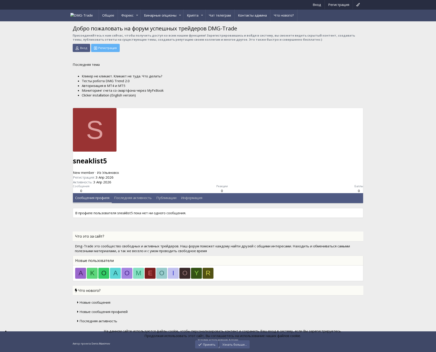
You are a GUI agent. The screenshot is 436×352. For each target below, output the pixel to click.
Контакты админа (252, 15)
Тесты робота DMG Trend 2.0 (106, 81)
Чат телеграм (220, 15)
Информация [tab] (191, 197)
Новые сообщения (94, 302)
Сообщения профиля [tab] (92, 197)
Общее (108, 15)
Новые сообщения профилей (103, 311)
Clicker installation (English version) (109, 95)
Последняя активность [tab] (133, 197)
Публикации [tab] (166, 197)
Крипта (192, 15)
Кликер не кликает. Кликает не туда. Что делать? (122, 76)
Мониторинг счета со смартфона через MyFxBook (123, 90)
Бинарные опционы (160, 15)
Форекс (127, 15)
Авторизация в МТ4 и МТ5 (103, 85)
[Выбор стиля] (358, 4)
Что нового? (284, 15)
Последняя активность (98, 321)
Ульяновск (110, 172)
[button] (137, 15)
